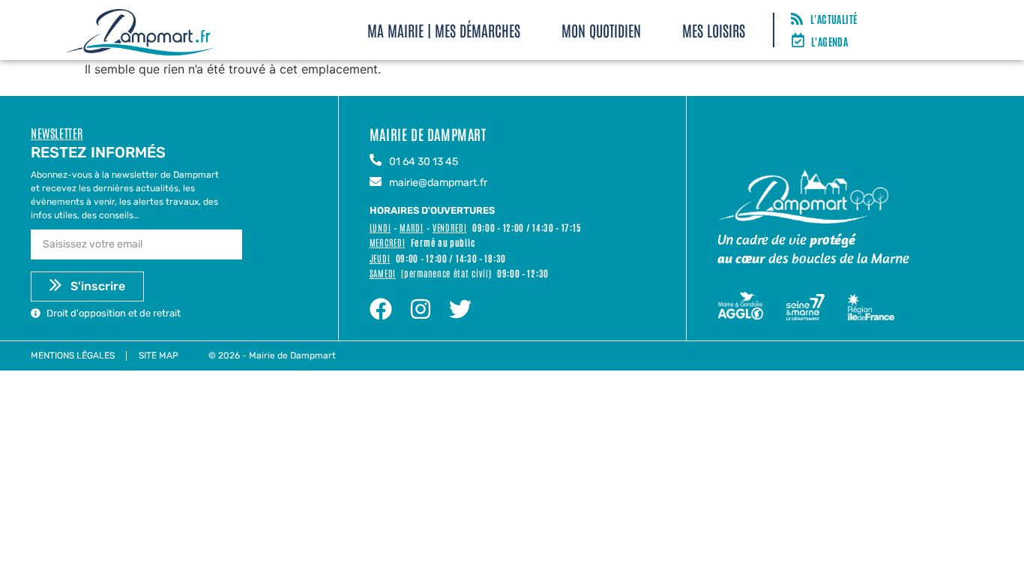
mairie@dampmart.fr (438, 182)
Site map (158, 355)
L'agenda (829, 41)
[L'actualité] (797, 19)
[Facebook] (381, 309)
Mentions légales (73, 355)
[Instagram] (420, 309)
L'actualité (833, 19)
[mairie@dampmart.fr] (376, 182)
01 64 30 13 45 (423, 161)
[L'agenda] (798, 41)
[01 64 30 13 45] (376, 160)
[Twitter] (460, 309)
